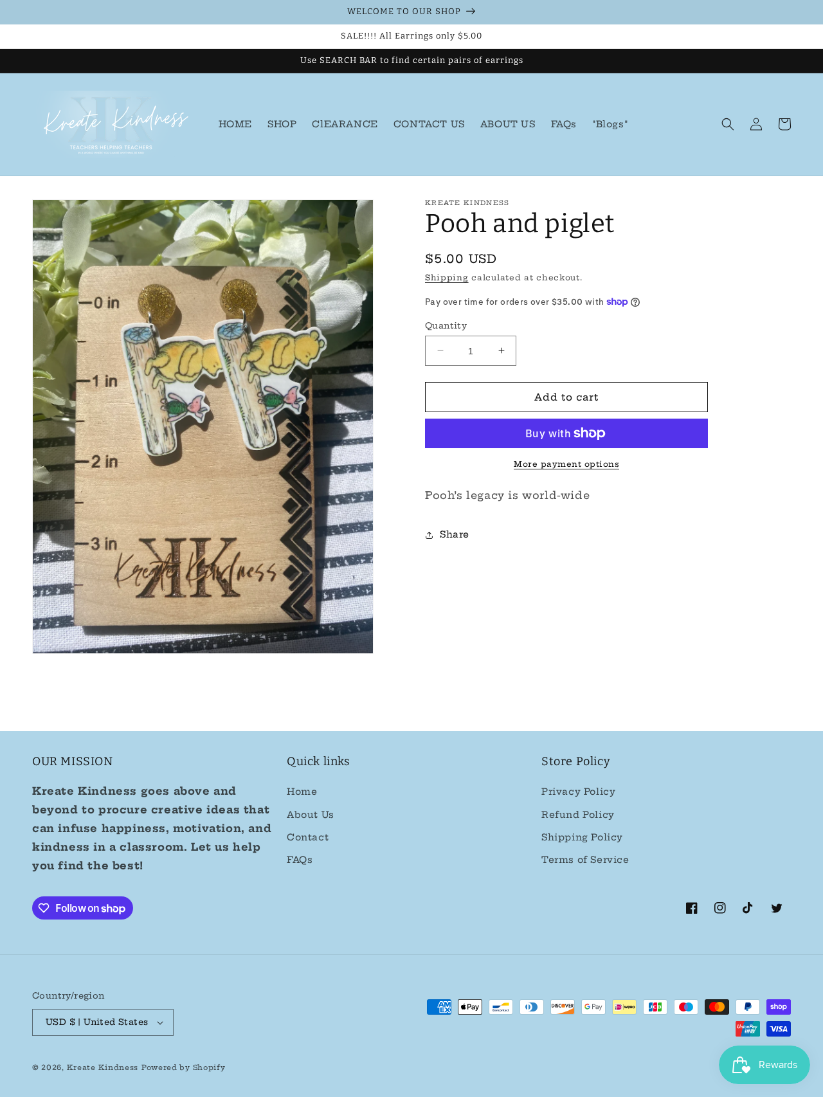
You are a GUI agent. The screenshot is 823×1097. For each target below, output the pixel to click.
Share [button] (454, 534)
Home (302, 791)
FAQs (299, 860)
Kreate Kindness (103, 1067)
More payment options (566, 464)
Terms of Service (585, 860)
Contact (308, 837)
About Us (310, 814)
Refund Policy (578, 814)
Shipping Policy (582, 837)
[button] (728, 124)
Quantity (446, 325)
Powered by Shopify (183, 1067)
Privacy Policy (578, 791)
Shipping (447, 277)
